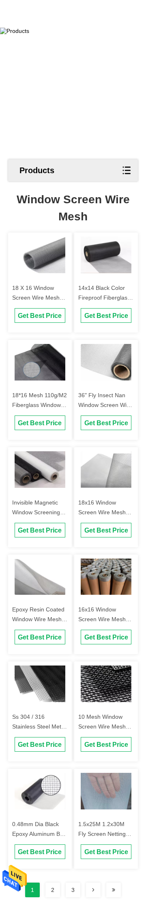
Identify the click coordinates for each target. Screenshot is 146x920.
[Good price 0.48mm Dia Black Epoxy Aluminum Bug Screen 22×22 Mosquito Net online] (40, 791)
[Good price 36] (106, 362)
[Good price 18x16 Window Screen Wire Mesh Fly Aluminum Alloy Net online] (106, 469)
